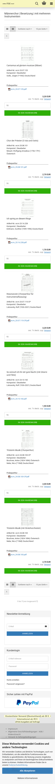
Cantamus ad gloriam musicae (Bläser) (24, 65)
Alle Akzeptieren (27, 771)
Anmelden (27, 634)
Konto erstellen (13, 680)
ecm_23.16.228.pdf (18, 242)
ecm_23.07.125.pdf (18, 89)
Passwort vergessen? (16, 684)
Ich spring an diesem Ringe (19, 218)
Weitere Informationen (27, 778)
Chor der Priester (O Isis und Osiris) (22, 140)
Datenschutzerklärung (18, 765)
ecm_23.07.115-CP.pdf (19, 320)
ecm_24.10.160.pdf (18, 399)
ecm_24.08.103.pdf (18, 554)
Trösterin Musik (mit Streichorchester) (24, 528)
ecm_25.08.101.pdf (18, 167)
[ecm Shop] (7, 3)
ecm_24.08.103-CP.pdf (19, 477)
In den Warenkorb (27, 113)
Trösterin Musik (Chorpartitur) (20, 450)
